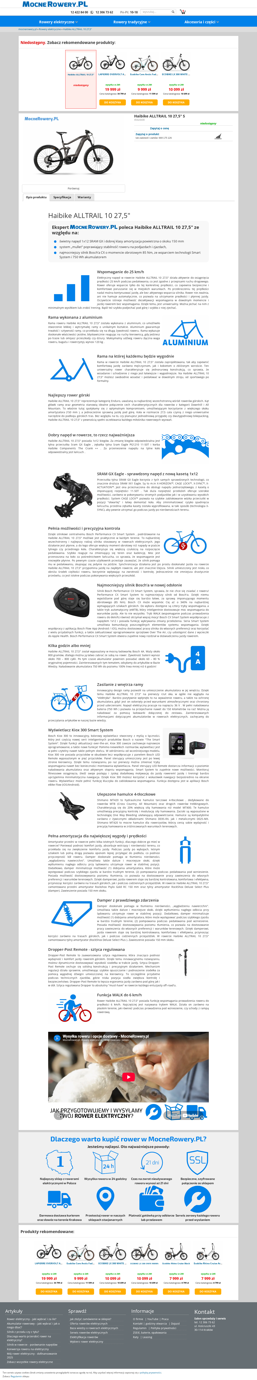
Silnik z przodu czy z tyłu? (23, 1332)
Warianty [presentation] (84, 197)
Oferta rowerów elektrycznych (89, 1323)
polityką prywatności (150, 1372)
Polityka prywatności (163, 1328)
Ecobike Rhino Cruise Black (176, 1263)
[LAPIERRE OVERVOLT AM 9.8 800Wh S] (112, 62)
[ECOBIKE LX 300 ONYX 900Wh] (144, 1251)
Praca (165, 1319)
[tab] (36, 197)
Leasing (147, 1337)
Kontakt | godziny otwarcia (150, 1323)
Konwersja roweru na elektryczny (28, 1349)
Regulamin (140, 1328)
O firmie (138, 1319)
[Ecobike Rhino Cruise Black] (176, 1251)
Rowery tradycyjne (130, 22)
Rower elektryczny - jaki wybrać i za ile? (31, 1319)
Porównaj (73, 188)
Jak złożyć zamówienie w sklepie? (90, 1319)
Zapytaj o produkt (147, 134)
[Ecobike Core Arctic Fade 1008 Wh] (144, 62)
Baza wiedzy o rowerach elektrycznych (94, 1328)
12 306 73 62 (104, 12)
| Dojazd (174, 1323)
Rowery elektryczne (57, 22)
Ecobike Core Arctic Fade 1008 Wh (149, 74)
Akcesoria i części (200, 22)
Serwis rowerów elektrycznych (89, 1332)
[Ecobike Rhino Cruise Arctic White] (208, 1251)
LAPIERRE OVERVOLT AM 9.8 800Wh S (119, 74)
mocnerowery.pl (27, 29)
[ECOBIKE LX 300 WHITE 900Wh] (176, 62)
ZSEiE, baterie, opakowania (150, 1332)
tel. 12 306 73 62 (204, 1322)
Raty (135, 1337)
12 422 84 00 (79, 12)
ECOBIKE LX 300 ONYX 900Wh (144, 1263)
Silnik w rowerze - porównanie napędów (32, 1344)
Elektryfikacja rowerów (84, 1337)
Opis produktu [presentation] (36, 197)
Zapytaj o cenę (159, 128)
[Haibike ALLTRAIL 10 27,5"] (80, 62)
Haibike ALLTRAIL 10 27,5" (77, 29)
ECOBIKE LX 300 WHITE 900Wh (179, 74)
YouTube (152, 1319)
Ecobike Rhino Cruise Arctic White (213, 1263)
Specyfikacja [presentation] (62, 197)
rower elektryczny (92, 1341)
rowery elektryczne (41, 1362)
